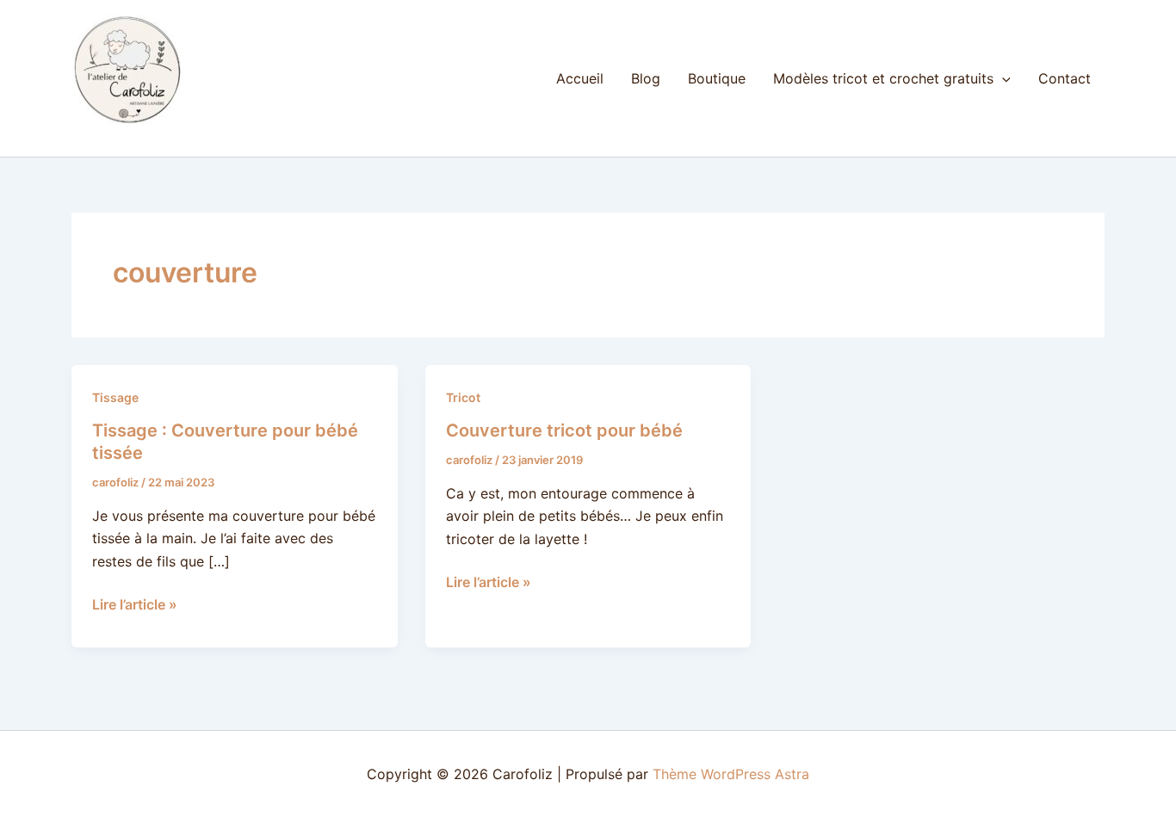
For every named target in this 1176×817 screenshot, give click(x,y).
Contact (1064, 78)
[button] (1002, 78)
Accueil (579, 78)
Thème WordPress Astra (731, 774)
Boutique (717, 78)
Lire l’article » (134, 603)
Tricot (463, 397)
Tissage (115, 397)
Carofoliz (103, 134)
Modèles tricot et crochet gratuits (883, 78)
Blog (645, 78)
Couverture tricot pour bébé (564, 430)
